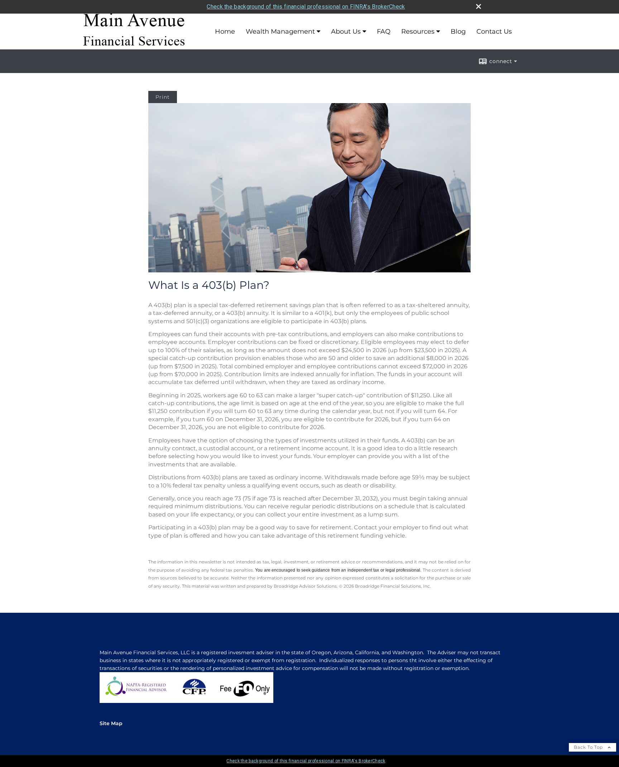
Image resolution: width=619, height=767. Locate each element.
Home (225, 31)
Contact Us (494, 31)
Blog (458, 31)
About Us (346, 31)
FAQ (383, 31)
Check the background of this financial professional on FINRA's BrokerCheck (306, 6)
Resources (418, 31)
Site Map (111, 723)
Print (162, 97)
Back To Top (589, 747)
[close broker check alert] (478, 6)
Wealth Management (280, 31)
